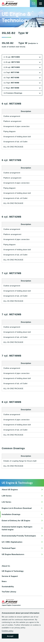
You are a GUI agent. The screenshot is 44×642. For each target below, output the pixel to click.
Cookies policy (7, 631)
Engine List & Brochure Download (17, 508)
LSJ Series (6, 502)
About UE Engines (10, 490)
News (4, 581)
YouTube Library (9, 592)
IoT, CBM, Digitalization (12, 542)
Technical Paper (9, 548)
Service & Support (10, 576)
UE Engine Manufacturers (13, 554)
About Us (6, 566)
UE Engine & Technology (12, 571)
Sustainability (8, 586)
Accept (10, 636)
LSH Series (6, 496)
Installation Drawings (11, 514)
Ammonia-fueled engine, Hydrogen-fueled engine (17, 528)
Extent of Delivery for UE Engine (16, 521)
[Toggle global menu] (40, 3)
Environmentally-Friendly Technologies (19, 536)
